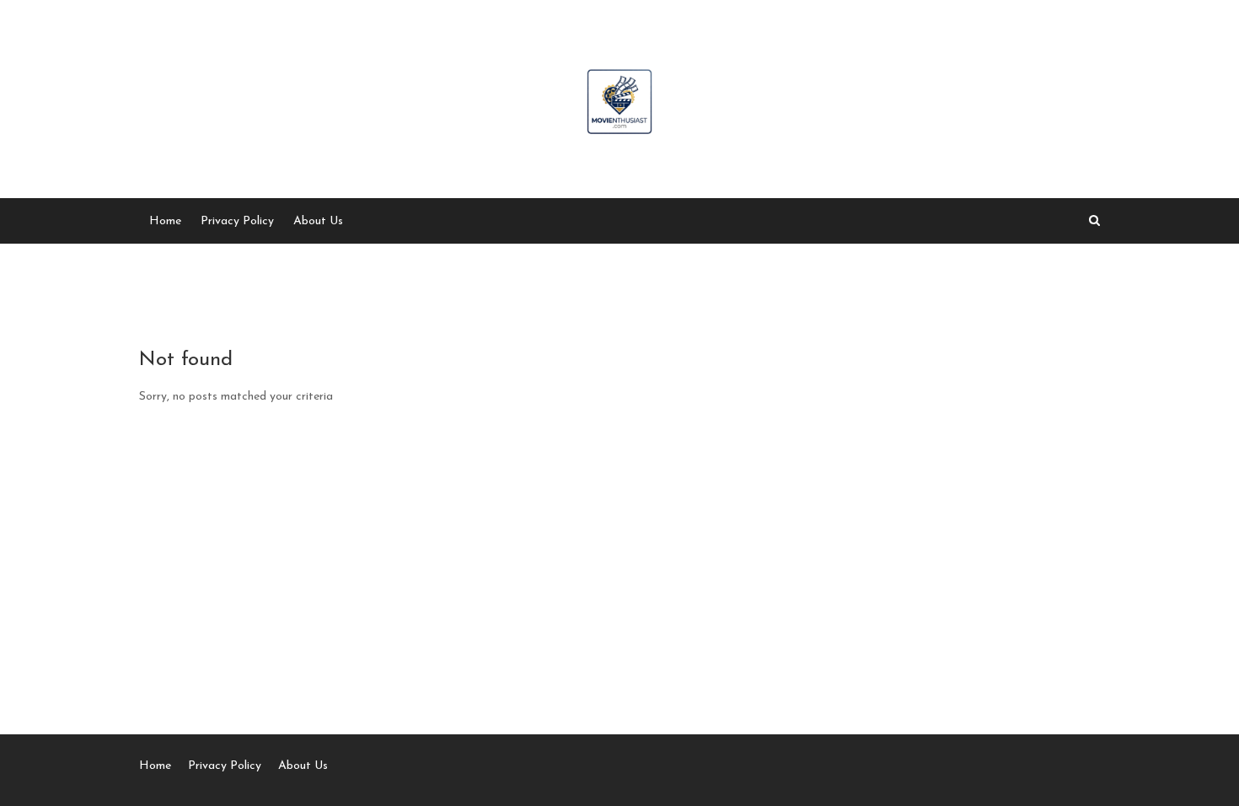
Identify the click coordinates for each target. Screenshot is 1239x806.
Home (165, 221)
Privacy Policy (237, 221)
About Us (318, 221)
